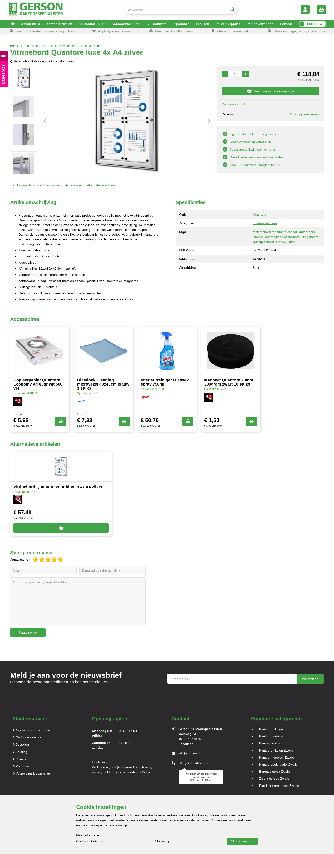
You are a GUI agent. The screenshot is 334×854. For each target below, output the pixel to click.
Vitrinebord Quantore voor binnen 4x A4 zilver (57, 487)
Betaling (21, 752)
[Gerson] (35, 9)
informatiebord (263, 237)
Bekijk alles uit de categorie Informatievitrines (44, 61)
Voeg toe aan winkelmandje (274, 91)
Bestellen (22, 744)
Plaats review (27, 632)
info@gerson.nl (189, 753)
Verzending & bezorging (33, 773)
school (292, 232)
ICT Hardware (156, 24)
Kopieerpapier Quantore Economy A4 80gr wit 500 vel (37, 384)
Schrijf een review (306, 114)
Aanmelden (310, 679)
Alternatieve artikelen (102, 185)
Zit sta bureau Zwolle (274, 778)
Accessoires (73, 185)
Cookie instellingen (89, 841)
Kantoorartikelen (59, 24)
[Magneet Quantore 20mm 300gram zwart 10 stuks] (230, 351)
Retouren (22, 766)
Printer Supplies (228, 24)
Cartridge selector (28, 737)
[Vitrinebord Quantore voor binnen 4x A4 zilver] (61, 466)
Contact (286, 24)
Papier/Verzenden (260, 24)
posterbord (292, 237)
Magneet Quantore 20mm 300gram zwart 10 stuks (228, 382)
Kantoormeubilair (92, 24)
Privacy (21, 759)
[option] (23, 78)
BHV (278, 242)
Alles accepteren (242, 841)
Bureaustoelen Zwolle (274, 771)
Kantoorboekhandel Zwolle (278, 764)
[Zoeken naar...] (232, 9)
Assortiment (30, 24)
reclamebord (262, 232)
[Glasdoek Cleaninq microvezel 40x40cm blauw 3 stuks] (103, 351)
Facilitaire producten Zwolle (279, 785)
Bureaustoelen (269, 743)
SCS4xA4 (289, 242)
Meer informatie (87, 835)
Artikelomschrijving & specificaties (36, 185)
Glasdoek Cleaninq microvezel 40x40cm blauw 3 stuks (103, 384)
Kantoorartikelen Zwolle (276, 750)
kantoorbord (306, 232)
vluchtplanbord (263, 242)
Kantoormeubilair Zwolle (276, 757)
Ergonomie (181, 24)
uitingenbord (310, 237)
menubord (279, 232)
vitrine (278, 237)
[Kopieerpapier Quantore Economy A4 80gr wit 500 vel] (39, 351)
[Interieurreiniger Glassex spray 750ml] (167, 351)
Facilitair (202, 24)
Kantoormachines (125, 24)
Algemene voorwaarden (33, 730)
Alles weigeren (165, 841)
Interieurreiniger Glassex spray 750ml (165, 382)
